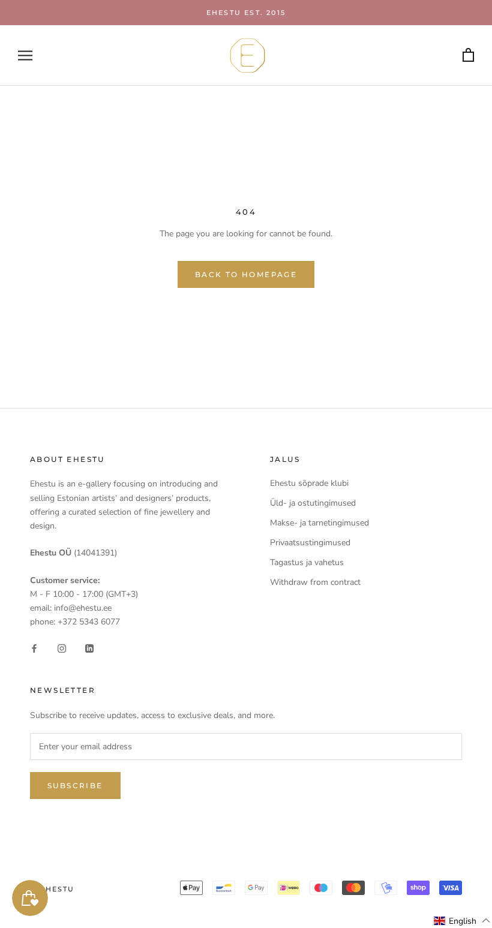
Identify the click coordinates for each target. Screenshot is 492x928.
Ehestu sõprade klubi (309, 483)
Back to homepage (246, 274)
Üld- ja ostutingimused (313, 503)
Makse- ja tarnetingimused (319, 522)
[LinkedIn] (89, 647)
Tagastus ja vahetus (307, 562)
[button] (462, 921)
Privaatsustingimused (310, 542)
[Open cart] (468, 55)
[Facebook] (34, 647)
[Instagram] (62, 647)
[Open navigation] (25, 55)
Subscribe (75, 785)
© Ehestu (52, 889)
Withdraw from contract (315, 582)
